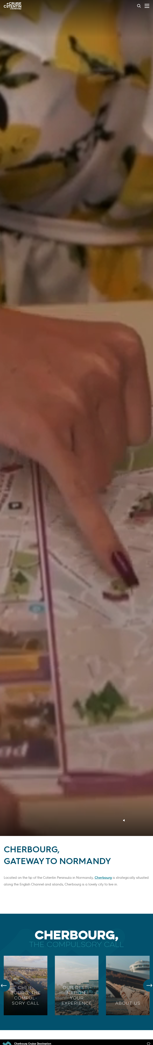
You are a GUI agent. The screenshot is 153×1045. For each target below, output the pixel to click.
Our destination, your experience (77, 995)
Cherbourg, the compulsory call (25, 995)
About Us (127, 1003)
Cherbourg (103, 877)
